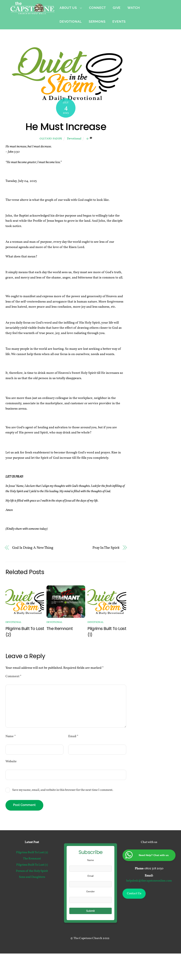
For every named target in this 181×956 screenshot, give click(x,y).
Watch (133, 8)
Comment (13, 676)
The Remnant (59, 628)
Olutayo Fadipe (51, 138)
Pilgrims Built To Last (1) (32, 865)
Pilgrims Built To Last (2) (32, 852)
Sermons (97, 21)
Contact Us (134, 893)
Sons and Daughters (32, 877)
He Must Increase (65, 127)
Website (11, 761)
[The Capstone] (32, 12)
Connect (97, 8)
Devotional (71, 21)
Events (119, 21)
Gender (90, 891)
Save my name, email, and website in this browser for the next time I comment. (62, 790)
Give (117, 8)
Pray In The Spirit (105, 547)
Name (10, 736)
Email (73, 736)
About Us (68, 8)
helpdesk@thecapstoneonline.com (149, 881)
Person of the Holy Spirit (32, 871)
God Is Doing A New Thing (33, 547)
